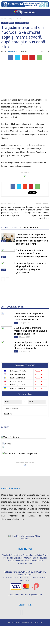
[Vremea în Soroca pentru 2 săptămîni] (20, 452)
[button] (46, 12)
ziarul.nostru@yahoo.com (31, 594)
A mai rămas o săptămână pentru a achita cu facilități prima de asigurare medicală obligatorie (13, 211)
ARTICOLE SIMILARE (9, 227)
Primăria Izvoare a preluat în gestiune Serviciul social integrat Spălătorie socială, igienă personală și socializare (37, 212)
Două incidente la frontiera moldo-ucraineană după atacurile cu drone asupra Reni (31, 253)
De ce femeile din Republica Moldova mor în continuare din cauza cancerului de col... (29, 316)
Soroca (20, 18)
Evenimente (19, 23)
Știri (26, 23)
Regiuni (11, 18)
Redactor (11, 51)
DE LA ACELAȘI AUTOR (29, 227)
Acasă (3, 18)
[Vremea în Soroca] (10, 437)
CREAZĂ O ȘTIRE (10, 488)
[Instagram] (25, 612)
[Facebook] (18, 612)
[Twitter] (32, 612)
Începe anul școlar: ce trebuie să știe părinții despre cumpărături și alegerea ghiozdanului (31, 345)
